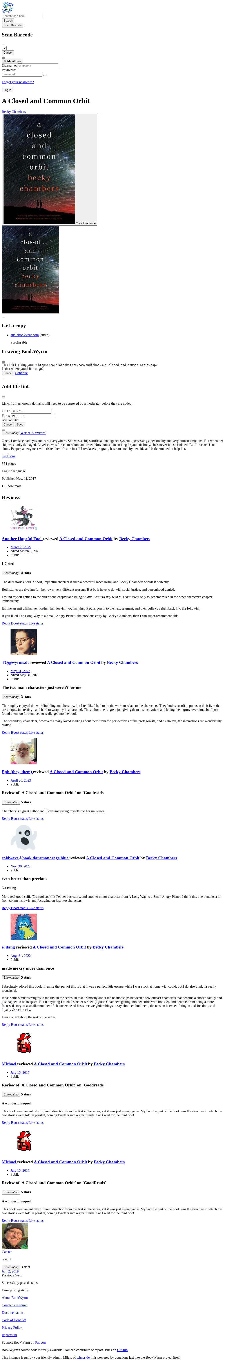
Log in (7, 90)
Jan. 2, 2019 (10, 1271)
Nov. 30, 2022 (21, 866)
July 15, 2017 (20, 1072)
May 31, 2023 (20, 671)
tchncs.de (83, 1357)
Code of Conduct (14, 1320)
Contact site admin (14, 1305)
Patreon (40, 1342)
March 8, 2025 (21, 547)
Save (20, 424)
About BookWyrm (15, 1298)
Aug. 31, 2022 (21, 956)
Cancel (8, 52)
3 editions (8, 456)
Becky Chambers (134, 538)
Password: (9, 70)
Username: (9, 65)
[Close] (3, 45)
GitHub (122, 1350)
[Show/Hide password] (45, 75)
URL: (6, 411)
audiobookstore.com (25, 335)
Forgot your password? (18, 82)
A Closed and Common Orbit (85, 538)
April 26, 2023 (21, 780)
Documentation (12, 1312)
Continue (21, 373)
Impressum (9, 1335)
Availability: (10, 420)
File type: (8, 416)
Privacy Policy (12, 1327)
